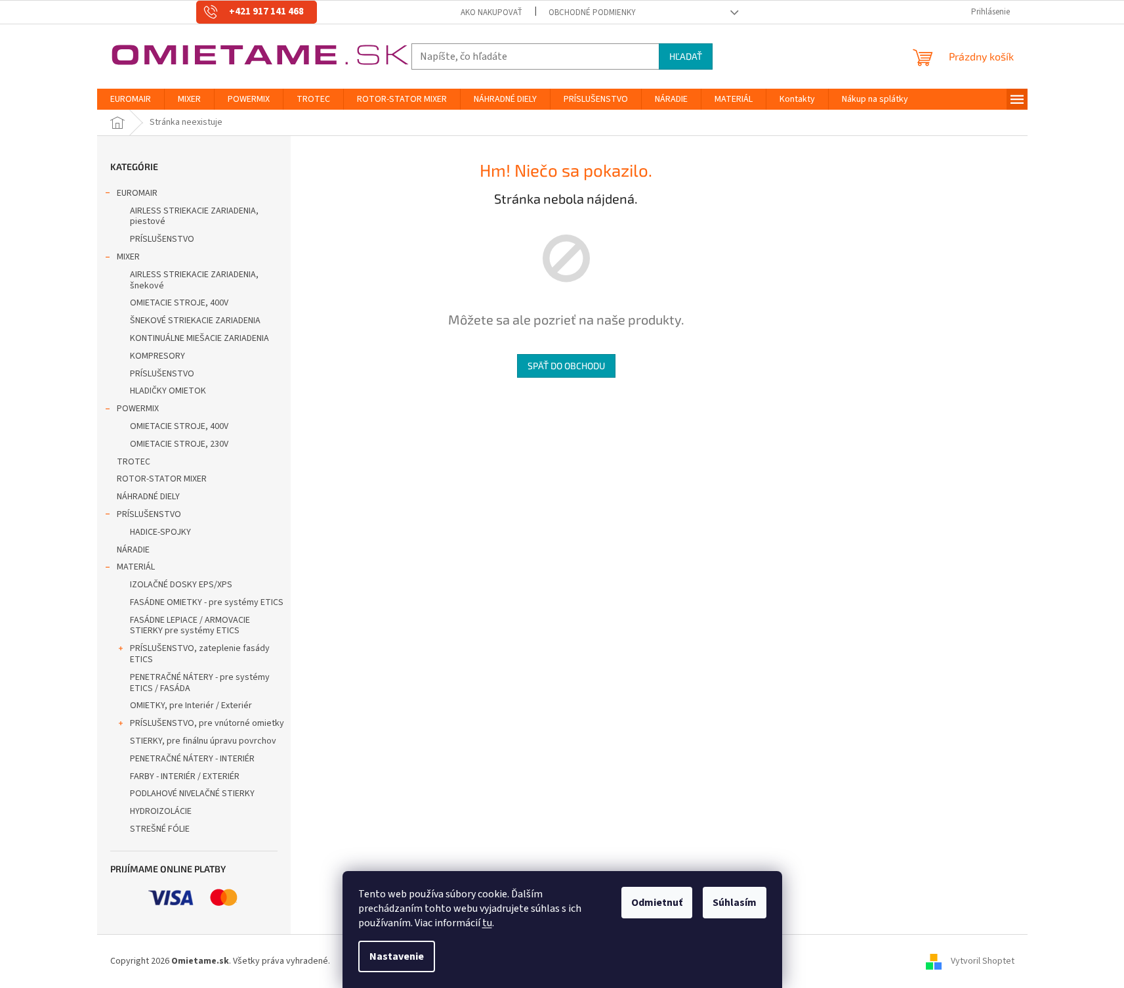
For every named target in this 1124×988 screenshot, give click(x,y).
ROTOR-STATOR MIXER (162, 478)
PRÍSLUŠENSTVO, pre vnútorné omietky (207, 723)
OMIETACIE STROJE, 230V (179, 444)
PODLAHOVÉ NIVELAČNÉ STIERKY (192, 793)
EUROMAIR (137, 193)
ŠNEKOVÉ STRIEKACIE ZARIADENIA (195, 320)
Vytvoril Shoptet (982, 961)
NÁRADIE (133, 549)
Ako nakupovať (491, 12)
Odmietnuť (656, 902)
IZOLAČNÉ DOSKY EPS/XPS (181, 584)
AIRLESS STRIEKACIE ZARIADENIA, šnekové (194, 280)
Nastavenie (396, 956)
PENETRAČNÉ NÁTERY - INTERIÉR (192, 758)
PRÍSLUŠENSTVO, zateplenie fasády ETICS (200, 654)
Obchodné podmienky (592, 12)
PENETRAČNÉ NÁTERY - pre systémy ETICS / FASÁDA (200, 683)
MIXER (128, 256)
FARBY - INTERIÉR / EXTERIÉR (184, 776)
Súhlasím (735, 902)
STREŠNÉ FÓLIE (160, 829)
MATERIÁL (136, 566)
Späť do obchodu (566, 365)
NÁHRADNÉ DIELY (148, 496)
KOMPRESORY (157, 356)
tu (487, 923)
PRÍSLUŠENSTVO (162, 239)
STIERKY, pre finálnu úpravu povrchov (203, 741)
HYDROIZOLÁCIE (161, 811)
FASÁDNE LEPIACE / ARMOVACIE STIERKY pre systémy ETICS (190, 626)
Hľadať (685, 56)
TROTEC (133, 461)
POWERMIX (138, 408)
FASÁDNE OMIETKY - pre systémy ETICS (206, 602)
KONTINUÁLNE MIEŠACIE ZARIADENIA (199, 338)
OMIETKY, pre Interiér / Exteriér (191, 705)
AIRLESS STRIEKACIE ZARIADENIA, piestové (194, 216)
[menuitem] (130, 99)
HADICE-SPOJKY (160, 532)
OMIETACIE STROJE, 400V (179, 302)
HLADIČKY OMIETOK (168, 390)
